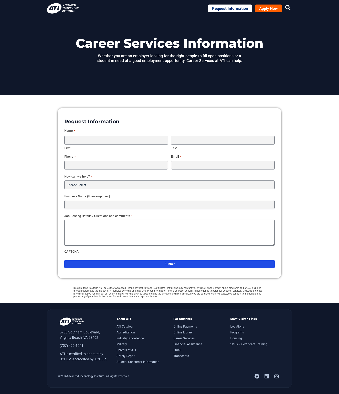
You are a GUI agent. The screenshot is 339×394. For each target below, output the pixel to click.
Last (174, 148)
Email (177, 350)
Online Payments (185, 326)
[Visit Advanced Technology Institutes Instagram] (276, 376)
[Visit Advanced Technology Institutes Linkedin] (267, 376)
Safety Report (126, 356)
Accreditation (126, 332)
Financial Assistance (187, 344)
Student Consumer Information (138, 362)
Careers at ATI (126, 350)
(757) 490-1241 (71, 345)
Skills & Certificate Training (248, 344)
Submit (170, 264)
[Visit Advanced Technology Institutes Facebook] (257, 376)
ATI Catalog (125, 326)
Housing (236, 338)
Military (122, 344)
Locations (237, 326)
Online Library (183, 332)
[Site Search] (288, 8)
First (67, 148)
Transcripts (181, 356)
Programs (237, 332)
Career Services (184, 338)
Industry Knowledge (130, 338)
